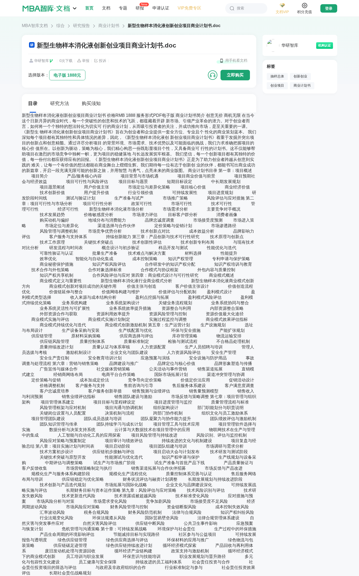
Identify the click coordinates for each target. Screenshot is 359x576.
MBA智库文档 (35, 25)
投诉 (102, 61)
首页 (89, 8)
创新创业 (300, 76)
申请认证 (160, 8)
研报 (140, 8)
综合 (60, 25)
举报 (85, 61)
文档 (106, 8)
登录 (328, 8)
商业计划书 (108, 25)
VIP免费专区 (189, 8)
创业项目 (277, 85)
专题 (123, 8)
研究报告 (81, 25)
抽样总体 (277, 76)
